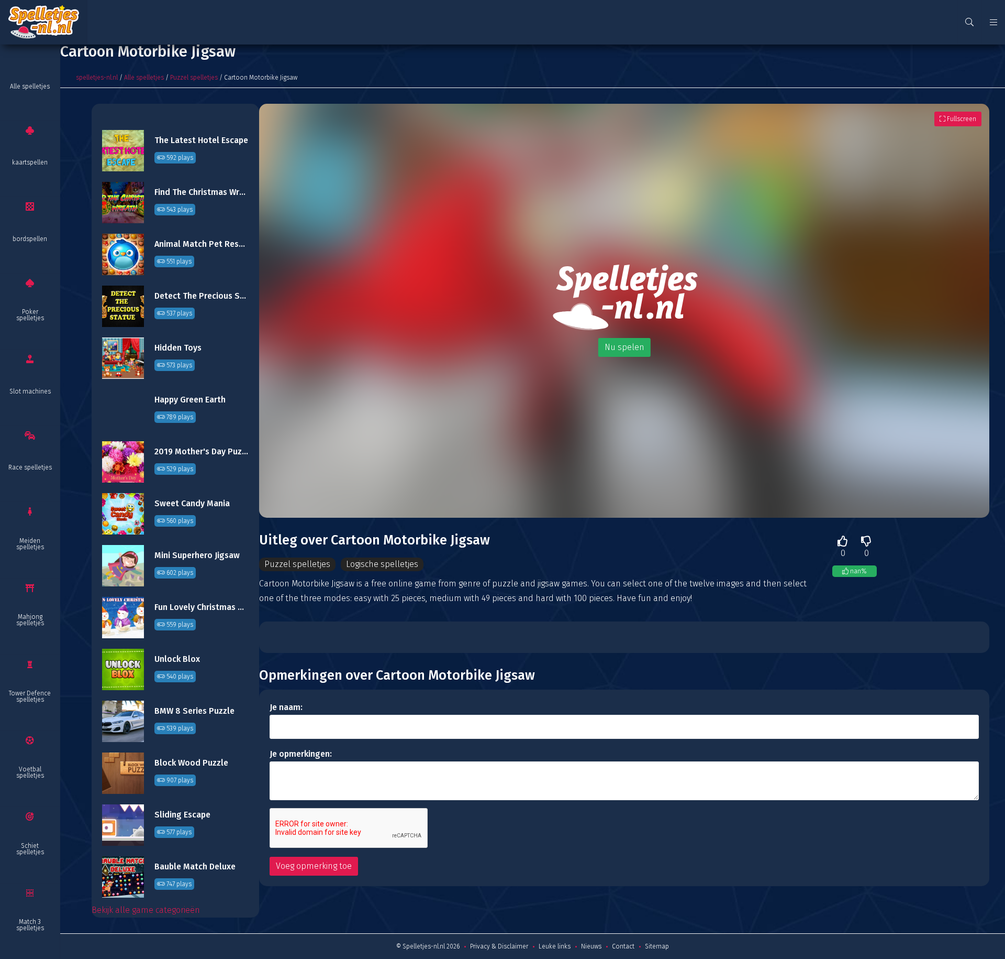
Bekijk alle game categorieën (146, 910)
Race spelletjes (30, 467)
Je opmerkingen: (301, 754)
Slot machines (30, 391)
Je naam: (286, 707)
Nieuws (591, 946)
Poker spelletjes (30, 315)
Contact (623, 946)
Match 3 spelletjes (30, 925)
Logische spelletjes (382, 564)
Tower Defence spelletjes (30, 696)
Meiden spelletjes (30, 544)
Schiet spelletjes (30, 849)
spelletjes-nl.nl (97, 77)
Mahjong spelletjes (30, 620)
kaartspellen (30, 162)
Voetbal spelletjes (30, 772)
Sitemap (657, 946)
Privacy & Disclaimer (499, 946)
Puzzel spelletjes (194, 77)
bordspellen (30, 239)
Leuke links (555, 946)
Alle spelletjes (30, 86)
